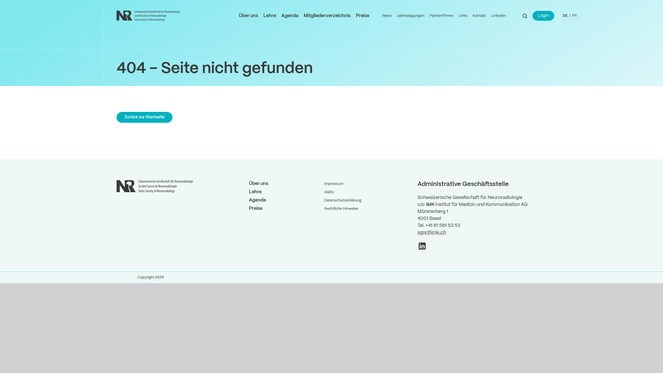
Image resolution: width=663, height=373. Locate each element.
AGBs (329, 192)
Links (463, 16)
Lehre (269, 16)
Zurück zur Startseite (144, 117)
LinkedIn (498, 16)
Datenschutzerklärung (343, 200)
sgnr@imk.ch (431, 233)
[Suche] (524, 15)
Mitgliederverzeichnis (327, 16)
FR (574, 16)
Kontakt (479, 16)
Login (543, 16)
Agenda (290, 16)
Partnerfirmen (441, 16)
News (387, 16)
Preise (362, 16)
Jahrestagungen (410, 16)
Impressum (333, 184)
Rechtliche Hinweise (341, 209)
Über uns (248, 16)
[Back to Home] (149, 15)
